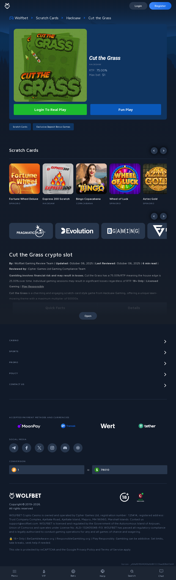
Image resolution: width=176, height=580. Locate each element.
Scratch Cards (47, 18)
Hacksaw (73, 18)
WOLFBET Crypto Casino (25, 515)
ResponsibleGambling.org (73, 538)
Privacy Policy (86, 549)
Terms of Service (112, 549)
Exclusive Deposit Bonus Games (53, 126)
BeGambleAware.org (40, 538)
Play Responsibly (33, 286)
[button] (26, 184)
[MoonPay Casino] (28, 425)
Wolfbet (21, 18)
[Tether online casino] (147, 425)
